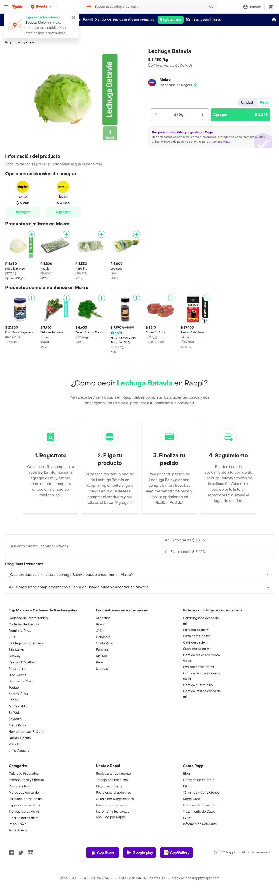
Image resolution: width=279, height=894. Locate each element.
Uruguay (102, 669)
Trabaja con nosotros (112, 780)
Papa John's (17, 669)
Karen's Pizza (18, 694)
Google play (143, 852)
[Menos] (156, 114)
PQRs (187, 818)
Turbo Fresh (18, 830)
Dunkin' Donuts (20, 738)
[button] (41, 6)
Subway (14, 656)
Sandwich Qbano (21, 681)
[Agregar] (31, 234)
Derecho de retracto (198, 780)
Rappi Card (191, 799)
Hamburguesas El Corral (27, 732)
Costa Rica (104, 643)
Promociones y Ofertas (26, 780)
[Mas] (202, 114)
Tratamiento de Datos (199, 812)
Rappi (9, 42)
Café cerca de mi (196, 643)
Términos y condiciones (204, 20)
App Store (105, 852)
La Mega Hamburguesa (26, 643)
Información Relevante (200, 824)
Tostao (14, 688)
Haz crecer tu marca (111, 805)
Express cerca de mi (24, 805)
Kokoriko (15, 719)
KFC (12, 637)
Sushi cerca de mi (197, 649)
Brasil (100, 624)
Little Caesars (19, 751)
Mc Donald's (18, 706)
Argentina (103, 618)
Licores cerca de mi (24, 818)
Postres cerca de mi (198, 667)
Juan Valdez (17, 675)
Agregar (23, 212)
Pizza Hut (15, 744)
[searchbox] (149, 7)
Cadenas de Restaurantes (28, 618)
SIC (186, 786)
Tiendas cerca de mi (24, 812)
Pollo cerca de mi (196, 630)
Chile (100, 631)
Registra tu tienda (109, 786)
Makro (165, 79)
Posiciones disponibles (113, 793)
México (101, 656)
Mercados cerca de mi (26, 793)
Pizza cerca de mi (196, 636)
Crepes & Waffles (22, 662)
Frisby (13, 700)
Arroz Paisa (17, 725)
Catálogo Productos (24, 774)
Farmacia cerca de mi (25, 799)
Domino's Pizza (20, 631)
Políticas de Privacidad (200, 805)
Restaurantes (19, 786)
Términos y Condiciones (201, 793)
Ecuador (102, 650)
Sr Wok (14, 713)
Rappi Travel (18, 824)
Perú (99, 662)
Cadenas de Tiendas (24, 624)
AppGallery (179, 852)
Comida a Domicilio (198, 685)
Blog (186, 774)
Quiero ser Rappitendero (115, 799)
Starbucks (16, 650)
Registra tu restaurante (113, 774)
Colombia (103, 637)
